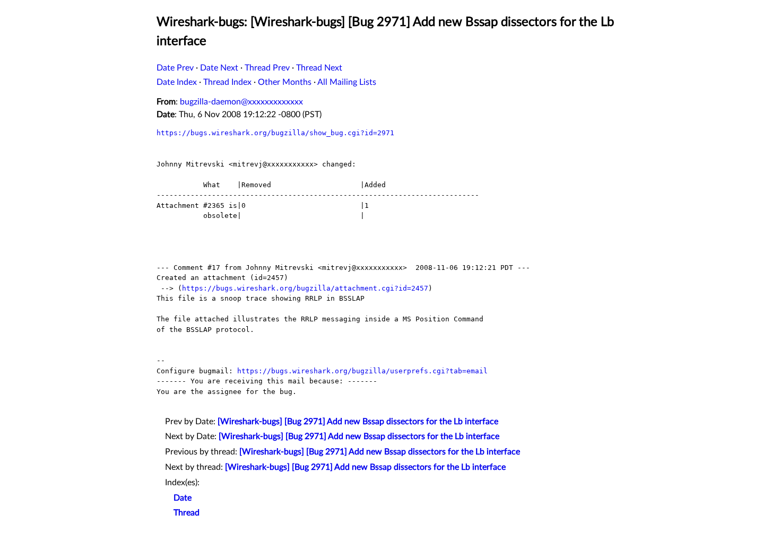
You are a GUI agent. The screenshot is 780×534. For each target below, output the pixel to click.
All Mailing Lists (346, 82)
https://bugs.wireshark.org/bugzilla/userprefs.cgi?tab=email (362, 371)
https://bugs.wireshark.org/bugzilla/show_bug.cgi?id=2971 (275, 133)
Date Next (219, 68)
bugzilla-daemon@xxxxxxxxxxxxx (241, 102)
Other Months (284, 82)
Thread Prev (267, 68)
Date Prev (175, 68)
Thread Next (319, 68)
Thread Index (227, 82)
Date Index (177, 82)
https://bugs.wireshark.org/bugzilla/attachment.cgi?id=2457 (305, 288)
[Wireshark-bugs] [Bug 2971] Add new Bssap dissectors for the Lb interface (358, 421)
